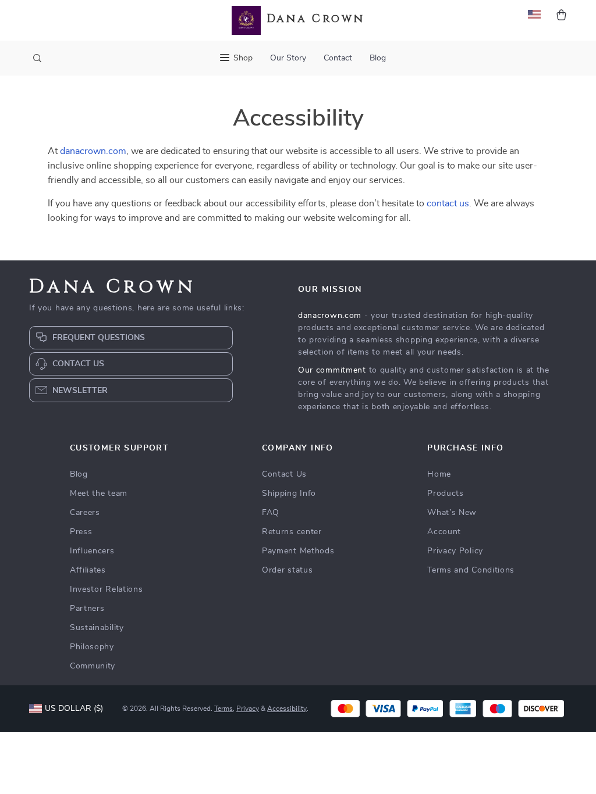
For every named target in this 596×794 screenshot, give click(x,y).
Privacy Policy (455, 551)
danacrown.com (93, 151)
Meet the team (98, 493)
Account (444, 532)
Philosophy (92, 647)
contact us (448, 203)
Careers (85, 513)
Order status (287, 570)
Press (81, 532)
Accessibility (287, 708)
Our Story (288, 58)
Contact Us (284, 474)
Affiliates (88, 570)
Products (445, 493)
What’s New (452, 513)
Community (92, 666)
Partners (87, 609)
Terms (223, 708)
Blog (378, 58)
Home (439, 474)
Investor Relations (106, 589)
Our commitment (332, 370)
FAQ (270, 513)
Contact (338, 58)
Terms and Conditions (471, 570)
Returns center (292, 532)
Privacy (247, 708)
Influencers (92, 551)
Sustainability (97, 628)
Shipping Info (289, 493)
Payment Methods (298, 551)
